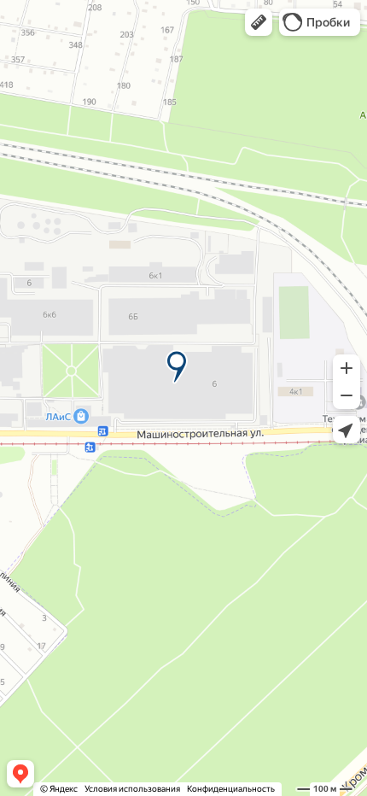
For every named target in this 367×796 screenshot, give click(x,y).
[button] (258, 22)
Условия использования (132, 788)
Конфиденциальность (231, 788)
